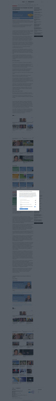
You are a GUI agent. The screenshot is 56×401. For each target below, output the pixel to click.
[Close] (38, 191)
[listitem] (28, 199)
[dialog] (28, 200)
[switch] (35, 200)
